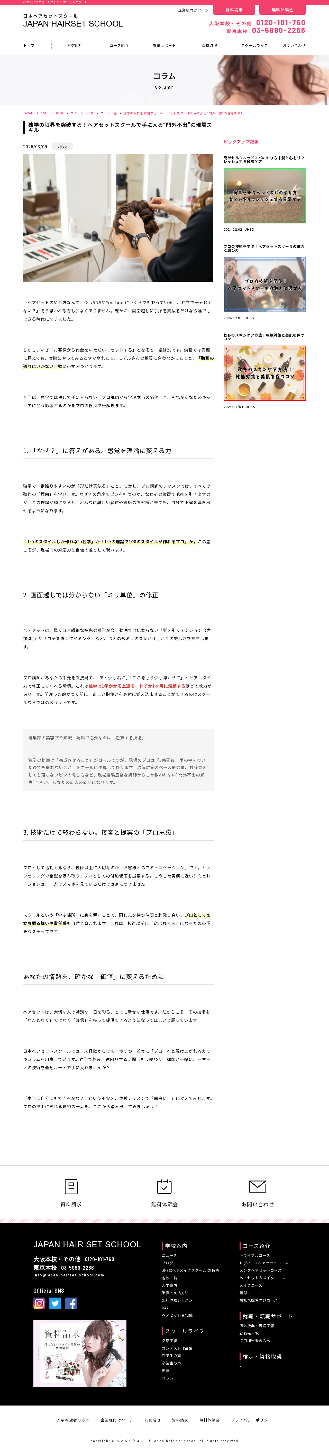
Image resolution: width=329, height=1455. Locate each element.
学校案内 (74, 45)
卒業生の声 (171, 1363)
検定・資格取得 (262, 1356)
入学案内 (169, 1285)
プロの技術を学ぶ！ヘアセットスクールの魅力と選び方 (264, 248)
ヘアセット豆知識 (177, 1315)
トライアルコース (255, 1255)
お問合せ (153, 1420)
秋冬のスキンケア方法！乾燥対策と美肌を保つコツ (264, 336)
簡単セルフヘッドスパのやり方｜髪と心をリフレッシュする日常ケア (264, 159)
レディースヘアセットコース (264, 1263)
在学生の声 (171, 1355)
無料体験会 (283, 9)
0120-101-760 (257, 22)
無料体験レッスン (177, 1300)
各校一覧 (169, 1278)
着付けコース (251, 1293)
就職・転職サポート (268, 1316)
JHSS (62, 146)
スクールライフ (254, 45)
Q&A (165, 1308)
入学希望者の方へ (73, 1420)
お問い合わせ (294, 45)
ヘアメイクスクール (134, 1441)
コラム (167, 1378)
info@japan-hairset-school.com (68, 1274)
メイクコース (251, 1285)
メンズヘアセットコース (261, 1270)
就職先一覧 (249, 1333)
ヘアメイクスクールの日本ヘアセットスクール (55, 2)
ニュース (169, 1255)
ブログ (167, 1263)
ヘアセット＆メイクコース (263, 1278)
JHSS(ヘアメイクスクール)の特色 (190, 1270)
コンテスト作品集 (177, 1348)
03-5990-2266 (266, 30)
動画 (166, 1370)
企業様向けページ (193, 10)
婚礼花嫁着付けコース (259, 1300)
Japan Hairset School (73, 23)
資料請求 (234, 9)
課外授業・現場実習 (257, 1326)
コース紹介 (119, 45)
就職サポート (164, 45)
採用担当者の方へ (255, 1341)
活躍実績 (169, 1341)
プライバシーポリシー (251, 1420)
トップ (29, 45)
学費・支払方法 (175, 1293)
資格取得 (209, 45)
